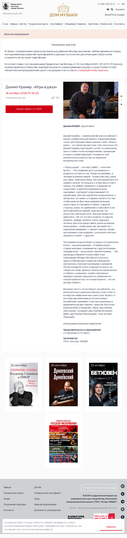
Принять (111, 526)
